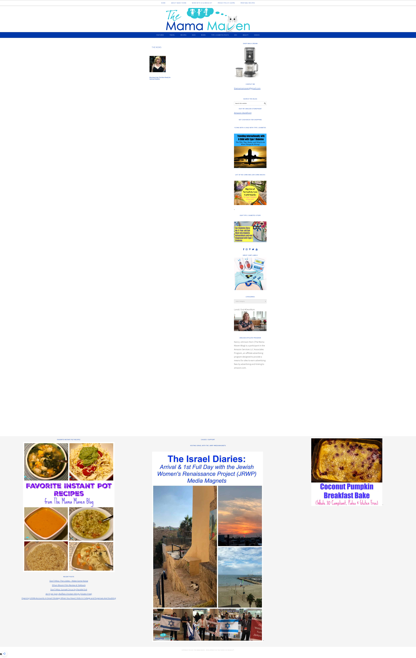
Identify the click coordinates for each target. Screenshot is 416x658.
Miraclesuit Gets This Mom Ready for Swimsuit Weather (160, 78)
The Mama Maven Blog (208, 19)
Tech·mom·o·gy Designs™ (225, 650)
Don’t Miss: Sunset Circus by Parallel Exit (68, 589)
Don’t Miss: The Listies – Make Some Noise (69, 580)
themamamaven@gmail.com (247, 88)
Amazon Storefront (242, 112)
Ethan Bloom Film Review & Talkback (69, 585)
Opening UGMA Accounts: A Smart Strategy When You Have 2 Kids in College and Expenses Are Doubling (69, 598)
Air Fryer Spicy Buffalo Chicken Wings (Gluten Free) (69, 593)
